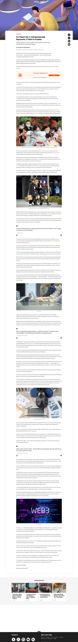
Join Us (52, 637)
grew (55, 212)
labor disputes (49, 66)
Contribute (48, 637)
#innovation (35, 49)
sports (54, 66)
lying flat (54, 382)
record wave (55, 152)
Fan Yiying (19, 47)
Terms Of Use (43, 638)
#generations (41, 49)
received (18, 165)
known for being (53, 240)
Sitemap (54, 638)
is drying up (35, 113)
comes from (48, 213)
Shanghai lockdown (29, 343)
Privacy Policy (49, 638)
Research (56, 637)
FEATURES (18, 34)
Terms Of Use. (44, 77)
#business (31, 49)
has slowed (56, 110)
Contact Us (61, 637)
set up (54, 245)
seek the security (45, 150)
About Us (42, 637)
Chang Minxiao (27, 47)
